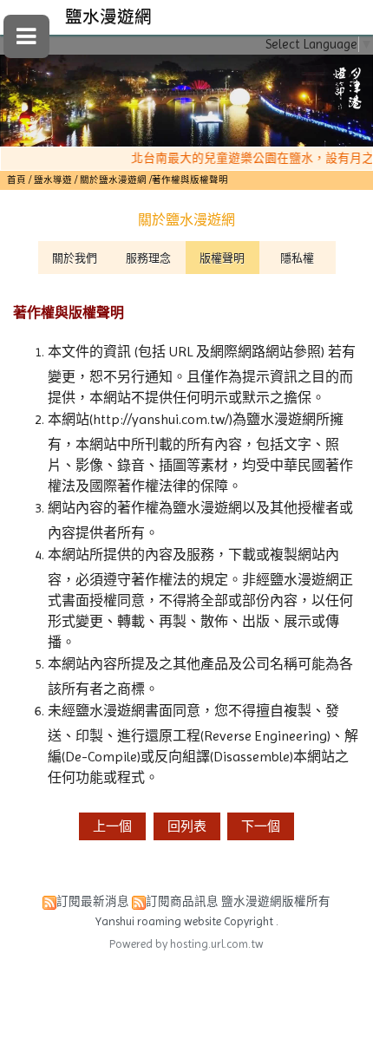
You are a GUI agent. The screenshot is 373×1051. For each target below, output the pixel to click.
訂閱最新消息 (92, 901)
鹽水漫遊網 (108, 17)
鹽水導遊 (54, 180)
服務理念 (148, 257)
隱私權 (297, 257)
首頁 (16, 180)
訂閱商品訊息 (182, 901)
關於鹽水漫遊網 (113, 180)
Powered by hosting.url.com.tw (186, 943)
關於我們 (74, 257)
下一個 (260, 826)
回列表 (186, 826)
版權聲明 (222, 257)
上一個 (112, 826)
